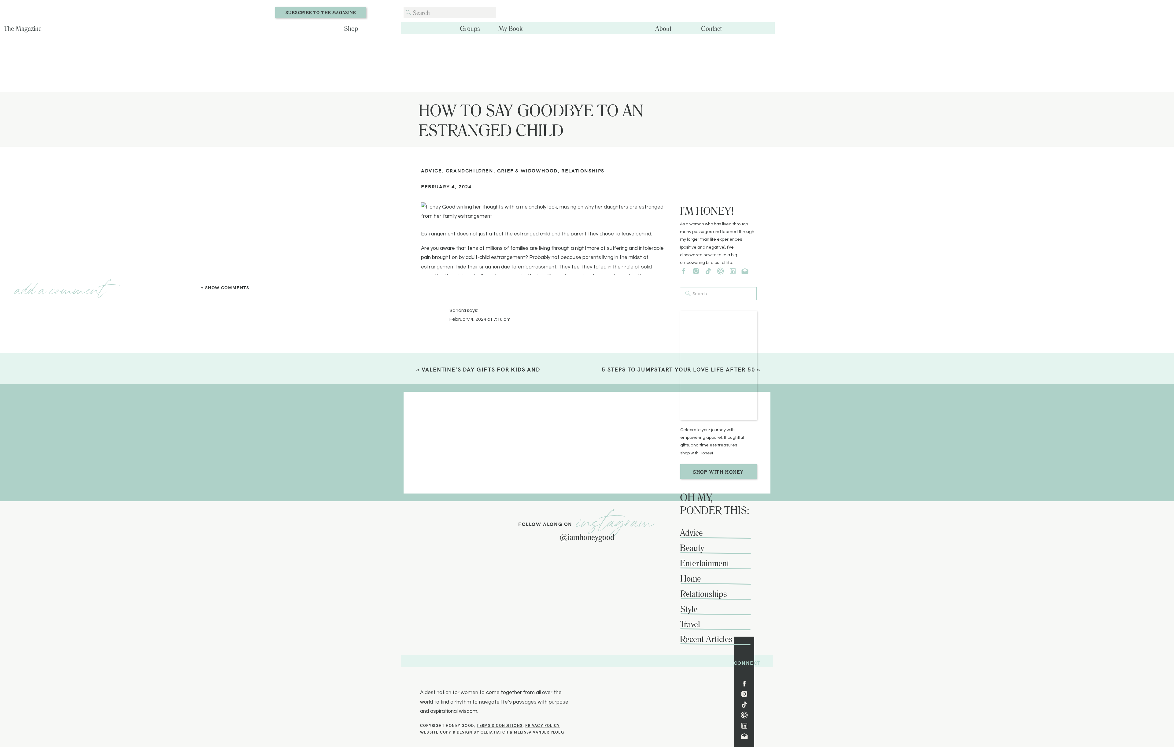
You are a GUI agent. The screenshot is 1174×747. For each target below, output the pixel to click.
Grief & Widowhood (527, 170)
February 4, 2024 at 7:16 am (480, 319)
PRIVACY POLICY (542, 725)
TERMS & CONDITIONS (499, 725)
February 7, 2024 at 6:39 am (489, 374)
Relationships (582, 170)
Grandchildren (469, 170)
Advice (431, 170)
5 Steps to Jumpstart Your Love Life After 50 (678, 369)
